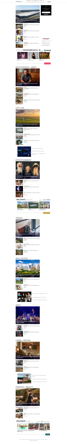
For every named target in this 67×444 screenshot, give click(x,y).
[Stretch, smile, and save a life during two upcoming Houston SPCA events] (19, 142)
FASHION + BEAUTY (24, 387)
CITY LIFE (20, 108)
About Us (20, 439)
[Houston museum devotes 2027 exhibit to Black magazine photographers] (19, 334)
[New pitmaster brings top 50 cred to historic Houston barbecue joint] (28, 77)
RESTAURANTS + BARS (26, 67)
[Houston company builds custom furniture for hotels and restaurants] (19, 363)
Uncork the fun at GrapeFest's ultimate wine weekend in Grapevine (39, 381)
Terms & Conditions (42, 439)
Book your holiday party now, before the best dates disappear (39, 297)
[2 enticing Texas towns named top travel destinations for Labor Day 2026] (19, 45)
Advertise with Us (36, 439)
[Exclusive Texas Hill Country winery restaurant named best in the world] (19, 26)
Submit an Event (28, 439)
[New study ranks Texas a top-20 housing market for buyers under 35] (19, 287)
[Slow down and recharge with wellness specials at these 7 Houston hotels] (19, 409)
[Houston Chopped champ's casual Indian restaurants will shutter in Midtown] (19, 90)
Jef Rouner (25, 130)
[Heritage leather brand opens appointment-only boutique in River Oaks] (28, 397)
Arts (43, 0)
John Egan (17, 236)
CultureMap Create (25, 142)
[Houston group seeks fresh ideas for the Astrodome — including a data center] (19, 130)
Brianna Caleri (17, 178)
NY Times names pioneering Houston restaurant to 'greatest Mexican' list (46, 45)
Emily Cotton (25, 369)
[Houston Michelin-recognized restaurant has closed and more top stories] (19, 136)
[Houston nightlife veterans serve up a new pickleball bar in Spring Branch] (19, 96)
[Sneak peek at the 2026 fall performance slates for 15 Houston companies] (28, 315)
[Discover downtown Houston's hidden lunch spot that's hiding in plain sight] (19, 101)
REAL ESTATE (22, 258)
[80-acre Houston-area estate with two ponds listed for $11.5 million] (19, 281)
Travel (38, 0)
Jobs (39, 439)
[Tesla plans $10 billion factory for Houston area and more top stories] (28, 14)
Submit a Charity (32, 439)
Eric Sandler (17, 85)
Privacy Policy (46, 439)
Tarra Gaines (17, 323)
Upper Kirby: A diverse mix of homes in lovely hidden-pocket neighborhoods (38, 154)
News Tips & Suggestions (24, 439)
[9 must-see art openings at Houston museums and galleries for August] (19, 327)
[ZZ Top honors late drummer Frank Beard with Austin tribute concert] (28, 170)
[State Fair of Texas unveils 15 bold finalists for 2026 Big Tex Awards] (19, 246)
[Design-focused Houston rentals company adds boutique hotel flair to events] (19, 369)
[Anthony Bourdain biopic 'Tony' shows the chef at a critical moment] (19, 182)
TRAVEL (19, 218)
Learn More (47, 434)
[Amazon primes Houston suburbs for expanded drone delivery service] (28, 118)
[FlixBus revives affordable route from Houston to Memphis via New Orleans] (19, 240)
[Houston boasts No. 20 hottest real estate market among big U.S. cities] (28, 269)
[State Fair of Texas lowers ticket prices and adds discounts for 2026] (19, 32)
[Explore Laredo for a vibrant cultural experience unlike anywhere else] (19, 252)
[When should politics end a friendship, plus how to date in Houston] (19, 39)
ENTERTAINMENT (24, 160)
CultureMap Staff (18, 22)
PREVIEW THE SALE (47, 63)
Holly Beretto (25, 281)
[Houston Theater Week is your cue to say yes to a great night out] (19, 194)
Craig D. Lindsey (25, 188)
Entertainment (35, 0)
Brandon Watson (18, 126)
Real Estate (41, 0)
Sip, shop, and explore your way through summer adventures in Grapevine (39, 376)
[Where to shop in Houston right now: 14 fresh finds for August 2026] (19, 415)
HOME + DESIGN (23, 340)
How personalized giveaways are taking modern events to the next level (39, 294)
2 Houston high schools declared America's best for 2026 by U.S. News (46, 43)
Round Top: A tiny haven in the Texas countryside (37, 148)
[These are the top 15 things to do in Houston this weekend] (19, 188)
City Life (32, 0)
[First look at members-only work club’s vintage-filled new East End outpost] (28, 351)
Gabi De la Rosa (17, 405)
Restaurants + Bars (29, 0)
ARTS (18, 305)
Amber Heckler (25, 240)
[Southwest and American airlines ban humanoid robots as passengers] (28, 228)
